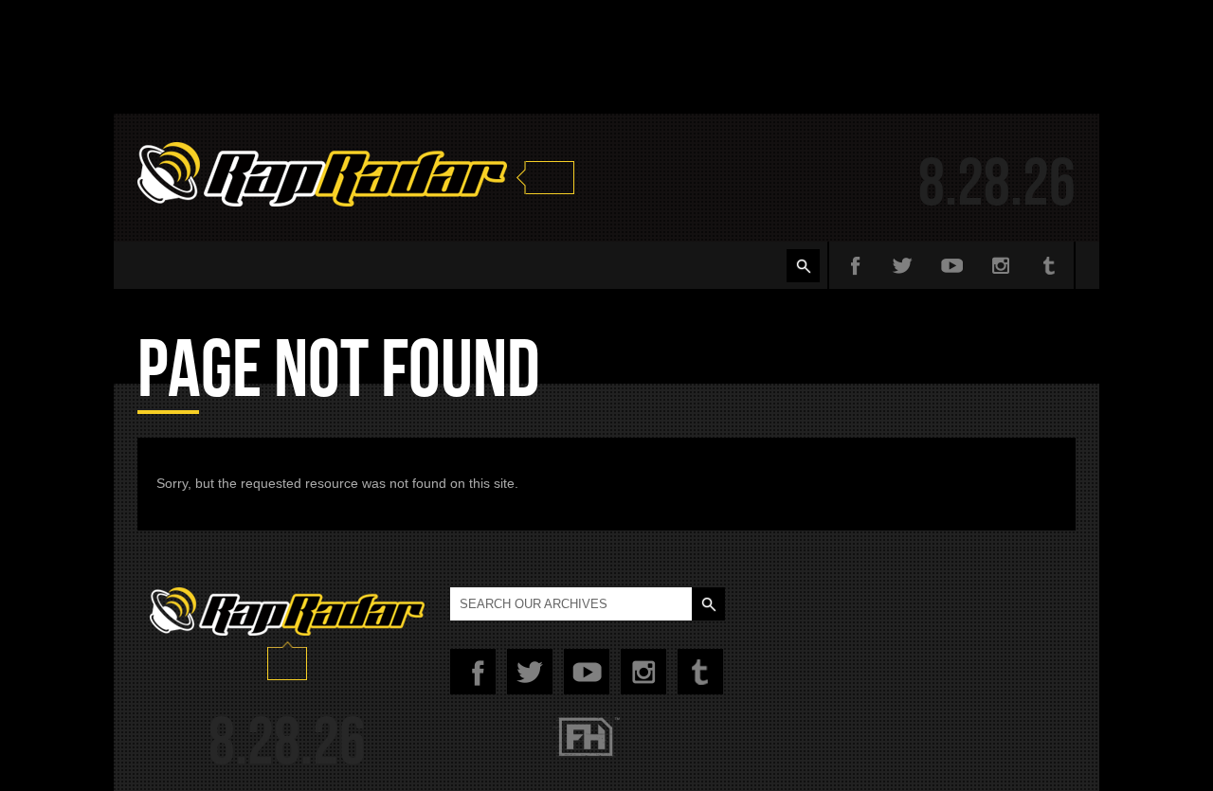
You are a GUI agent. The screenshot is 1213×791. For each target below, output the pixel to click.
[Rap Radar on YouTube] (951, 265)
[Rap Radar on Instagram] (1000, 265)
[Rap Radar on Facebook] (853, 265)
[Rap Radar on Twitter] (902, 265)
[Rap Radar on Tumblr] (1050, 265)
